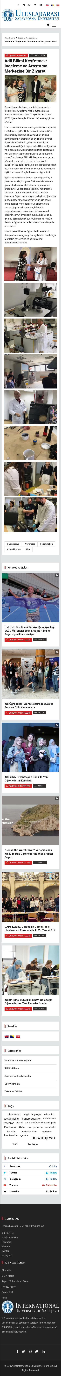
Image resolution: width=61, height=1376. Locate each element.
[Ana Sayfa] (30, 14)
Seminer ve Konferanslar (18, 1076)
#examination (46, 544)
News (4, 1297)
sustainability (11, 1118)
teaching (11, 1131)
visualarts (50, 1127)
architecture (49, 1118)
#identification (13, 549)
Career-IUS (7, 1292)
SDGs (22, 1127)
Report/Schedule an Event (15, 1281)
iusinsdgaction (29, 1131)
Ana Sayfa (10, 38)
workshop (47, 1131)
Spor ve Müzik (12, 1084)
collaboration (13, 1114)
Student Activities (26, 38)
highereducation (31, 1118)
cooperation (35, 1127)
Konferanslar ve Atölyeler (18, 1060)
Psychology (10, 1127)
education (49, 1114)
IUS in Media (8, 1276)
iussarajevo (42, 1138)
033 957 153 (8, 1233)
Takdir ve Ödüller (14, 1091)
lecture (33, 1144)
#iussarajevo (13, 544)
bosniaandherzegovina (16, 1135)
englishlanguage (32, 1114)
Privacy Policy (9, 1286)
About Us (6, 1270)
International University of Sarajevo (35, 1366)
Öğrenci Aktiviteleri (19, 640)
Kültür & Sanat (12, 1068)
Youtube (6, 1246)
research (9, 1123)
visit (15, 1144)
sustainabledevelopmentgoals (40, 1122)
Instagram (7, 1255)
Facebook (7, 1242)
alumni (19, 1122)
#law (28, 549)
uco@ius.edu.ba (10, 1237)
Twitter (5, 1251)
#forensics (30, 544)
